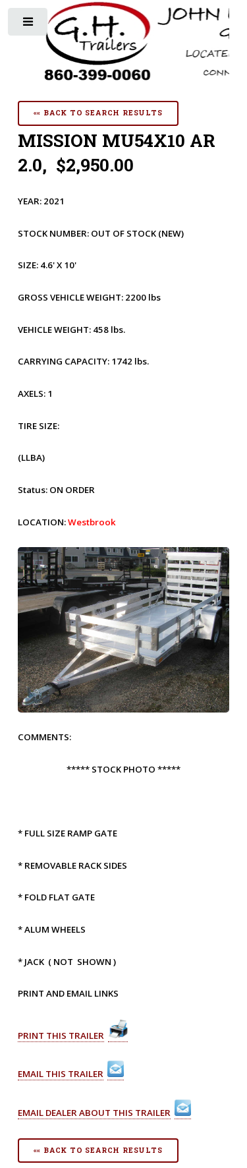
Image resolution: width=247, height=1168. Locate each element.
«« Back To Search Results (98, 112)
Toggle (28, 24)
